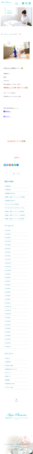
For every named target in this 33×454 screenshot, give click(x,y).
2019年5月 (8, 332)
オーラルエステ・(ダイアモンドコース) (15, 207)
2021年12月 (8, 241)
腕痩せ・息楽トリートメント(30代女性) (15, 211)
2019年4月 (8, 335)
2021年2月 (8, 255)
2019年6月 (8, 328)
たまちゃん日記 (9, 387)
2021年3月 (8, 252)
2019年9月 (8, 317)
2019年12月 (8, 306)
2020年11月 (8, 266)
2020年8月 (8, 277)
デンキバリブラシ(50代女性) (12, 204)
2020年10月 (8, 270)
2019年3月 (8, 339)
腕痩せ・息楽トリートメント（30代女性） (16, 197)
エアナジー (8, 372)
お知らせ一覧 (6, 34)
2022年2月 (8, 237)
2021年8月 (8, 244)
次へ (19, 173)
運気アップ (8, 376)
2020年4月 (8, 292)
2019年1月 (8, 346)
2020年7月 (8, 281)
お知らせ (8, 358)
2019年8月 (8, 321)
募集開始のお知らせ (10, 193)
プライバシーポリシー (16, 446)
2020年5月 (8, 288)
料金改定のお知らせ (10, 200)
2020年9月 (8, 274)
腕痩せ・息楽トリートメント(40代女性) (15, 218)
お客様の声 (8, 186)
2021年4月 (8, 248)
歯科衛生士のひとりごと (11, 369)
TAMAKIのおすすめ (10, 383)
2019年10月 (8, 313)
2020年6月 (8, 284)
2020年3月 (8, 295)
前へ (14, 173)
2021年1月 (8, 259)
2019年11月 (8, 310)
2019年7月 (8, 324)
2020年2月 (8, 299)
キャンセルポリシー (9, 444)
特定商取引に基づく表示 (23, 444)
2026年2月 (8, 230)
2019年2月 (8, 343)
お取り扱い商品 (9, 365)
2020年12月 (8, 263)
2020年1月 (8, 303)
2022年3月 (8, 234)
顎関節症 (8, 380)
